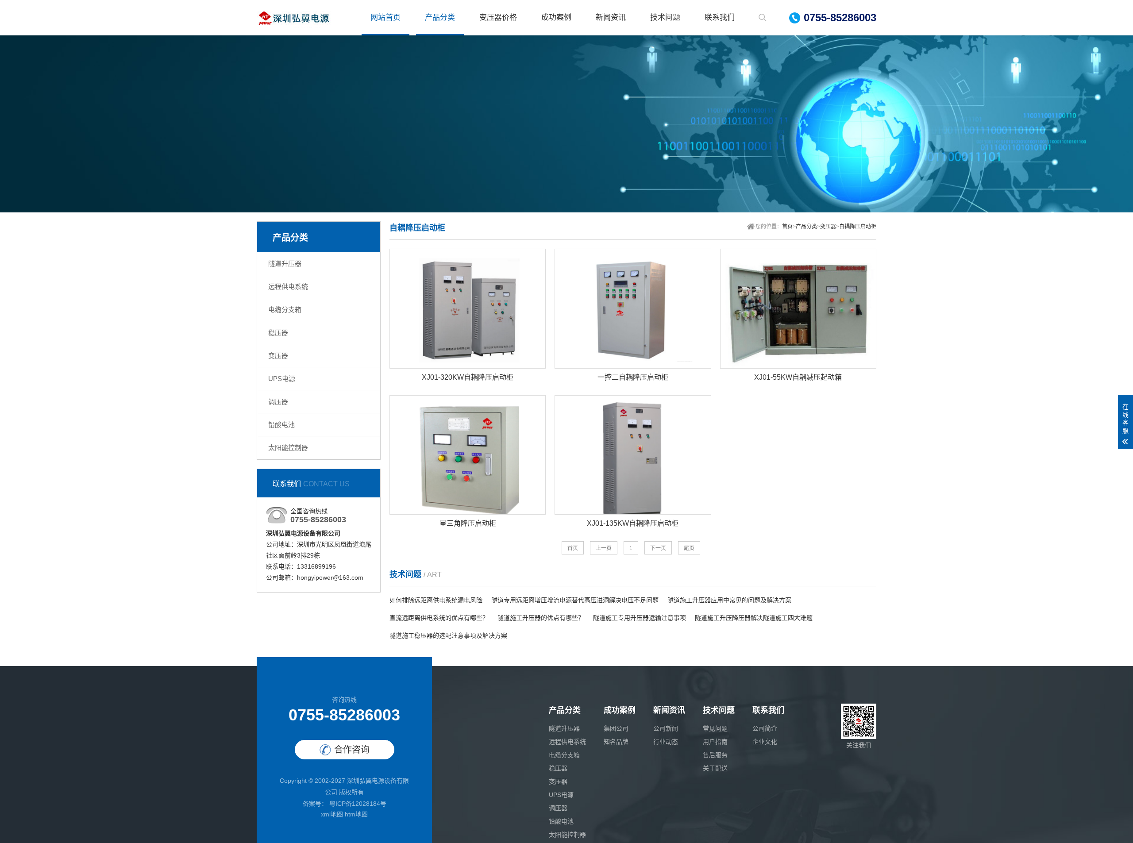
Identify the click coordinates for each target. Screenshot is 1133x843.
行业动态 (665, 741)
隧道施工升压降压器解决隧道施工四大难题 (754, 617)
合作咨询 (352, 749)
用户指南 (715, 741)
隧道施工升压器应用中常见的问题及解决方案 (729, 600)
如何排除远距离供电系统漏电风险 (435, 600)
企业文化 (764, 741)
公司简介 (764, 728)
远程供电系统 (288, 286)
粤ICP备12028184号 (357, 803)
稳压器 (278, 332)
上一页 (604, 548)
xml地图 (332, 814)
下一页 (658, 548)
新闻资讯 (611, 17)
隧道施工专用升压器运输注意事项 (639, 617)
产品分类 (440, 17)
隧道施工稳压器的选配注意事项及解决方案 (448, 635)
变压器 (278, 355)
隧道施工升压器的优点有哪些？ (540, 617)
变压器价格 (498, 17)
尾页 (689, 548)
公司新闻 (665, 728)
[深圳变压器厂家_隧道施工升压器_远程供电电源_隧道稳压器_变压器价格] (294, 17)
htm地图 (356, 814)
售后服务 (715, 754)
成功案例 (556, 17)
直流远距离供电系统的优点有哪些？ (439, 617)
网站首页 (385, 17)
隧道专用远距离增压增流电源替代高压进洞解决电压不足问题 (575, 600)
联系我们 (720, 17)
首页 (787, 226)
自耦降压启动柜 (857, 226)
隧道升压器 (284, 263)
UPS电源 (281, 378)
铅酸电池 (281, 424)
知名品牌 (616, 741)
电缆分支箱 (284, 309)
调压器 (278, 401)
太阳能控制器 (288, 447)
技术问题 (665, 17)
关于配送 (715, 768)
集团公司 (616, 728)
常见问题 (715, 728)
